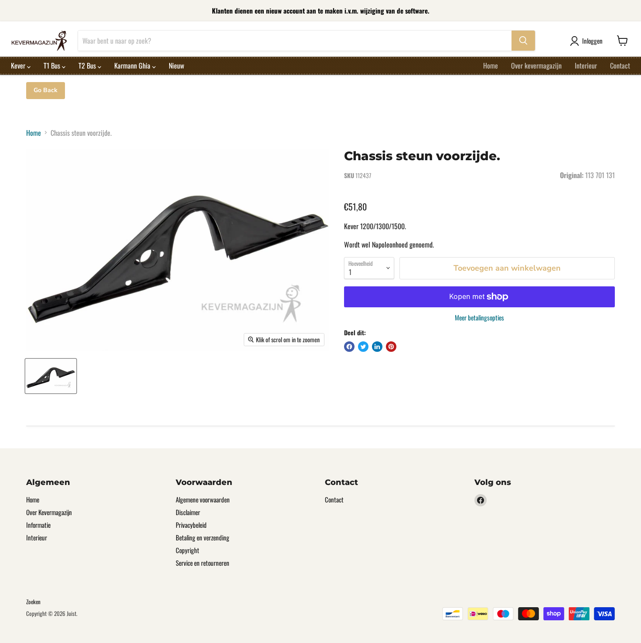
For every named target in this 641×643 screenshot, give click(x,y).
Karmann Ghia (133, 65)
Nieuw (176, 65)
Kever (19, 65)
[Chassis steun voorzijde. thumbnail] (50, 376)
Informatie (38, 525)
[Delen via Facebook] (349, 346)
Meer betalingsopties (479, 317)
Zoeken (33, 601)
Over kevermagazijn (536, 65)
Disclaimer (188, 512)
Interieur (586, 65)
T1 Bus (53, 65)
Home (490, 65)
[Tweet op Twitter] (363, 346)
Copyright (187, 550)
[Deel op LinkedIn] (377, 346)
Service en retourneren (202, 562)
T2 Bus (88, 65)
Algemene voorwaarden (203, 499)
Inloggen (592, 40)
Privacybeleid (191, 525)
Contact (620, 65)
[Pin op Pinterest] (391, 346)
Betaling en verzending (202, 537)
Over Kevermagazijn (49, 512)
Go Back (46, 90)
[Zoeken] (523, 41)
